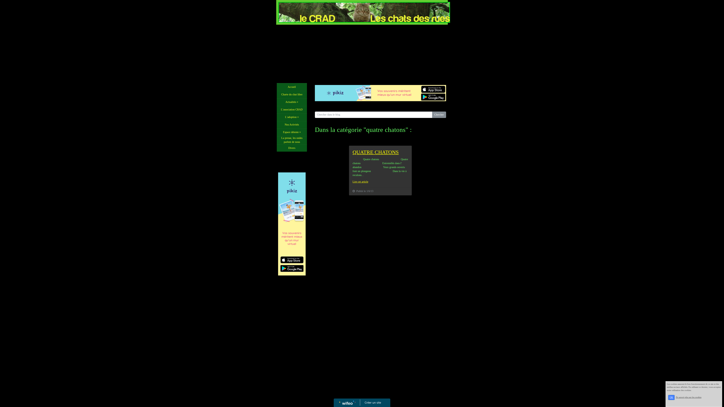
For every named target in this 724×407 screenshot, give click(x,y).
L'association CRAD (292, 109)
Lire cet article (360, 181)
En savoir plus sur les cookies (688, 397)
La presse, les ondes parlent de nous (291, 140)
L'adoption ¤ (292, 117)
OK (671, 397)
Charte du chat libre (291, 94)
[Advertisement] (362, 53)
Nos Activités (292, 124)
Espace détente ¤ (292, 132)
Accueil (292, 87)
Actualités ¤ (291, 102)
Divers (291, 148)
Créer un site (373, 402)
